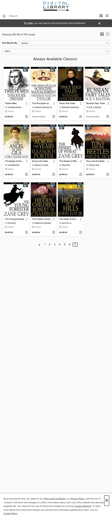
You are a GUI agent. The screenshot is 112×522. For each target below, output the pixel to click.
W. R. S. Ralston (95, 107)
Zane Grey (66, 165)
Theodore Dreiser (14, 107)
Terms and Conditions (55, 498)
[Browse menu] (107, 16)
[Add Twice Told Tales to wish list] (80, 117)
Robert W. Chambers (43, 223)
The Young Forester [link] (14, 219)
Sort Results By (9, 43)
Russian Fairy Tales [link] (95, 103)
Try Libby (28, 23)
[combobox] (50, 16)
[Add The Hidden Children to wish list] (53, 233)
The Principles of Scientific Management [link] (42, 103)
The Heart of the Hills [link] (69, 219)
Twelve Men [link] (11, 103)
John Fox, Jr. (67, 223)
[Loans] (101, 16)
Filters (7, 51)
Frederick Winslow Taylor (44, 107)
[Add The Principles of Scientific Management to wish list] (53, 117)
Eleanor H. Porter (41, 165)
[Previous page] (39, 244)
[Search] (4, 16)
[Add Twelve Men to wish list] (26, 117)
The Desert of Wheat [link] (69, 161)
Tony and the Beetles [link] (96, 161)
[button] (102, 35)
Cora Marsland (13, 165)
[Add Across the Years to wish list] (53, 175)
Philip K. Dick (94, 165)
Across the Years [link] (40, 161)
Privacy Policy (78, 498)
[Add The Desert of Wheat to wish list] (80, 175)
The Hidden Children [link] (42, 219)
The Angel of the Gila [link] (15, 161)
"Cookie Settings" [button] (82, 506)
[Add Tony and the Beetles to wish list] (108, 175)
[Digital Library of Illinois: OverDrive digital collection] (56, 6)
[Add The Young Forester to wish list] (26, 233)
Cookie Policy (10, 513)
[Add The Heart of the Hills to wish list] (80, 233)
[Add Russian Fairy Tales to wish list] (108, 117)
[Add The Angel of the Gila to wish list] (26, 175)
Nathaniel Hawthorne (70, 107)
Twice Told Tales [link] (67, 103)
